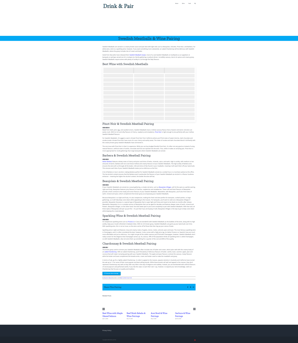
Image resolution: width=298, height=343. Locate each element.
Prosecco (131, 222)
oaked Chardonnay (110, 252)
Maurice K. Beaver (108, 278)
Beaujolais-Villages (165, 187)
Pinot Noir (158, 132)
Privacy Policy (106, 330)
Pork (131, 278)
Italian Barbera (107, 161)
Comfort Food (126, 278)
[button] (195, 3)
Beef (121, 278)
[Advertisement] (149, 24)
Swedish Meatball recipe (137, 55)
